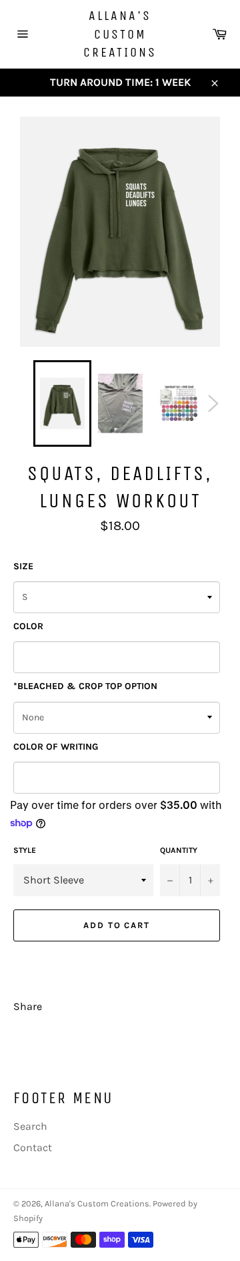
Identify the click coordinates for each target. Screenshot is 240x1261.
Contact (32, 1147)
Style (24, 850)
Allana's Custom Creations (120, 34)
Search (30, 1126)
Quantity (178, 850)
